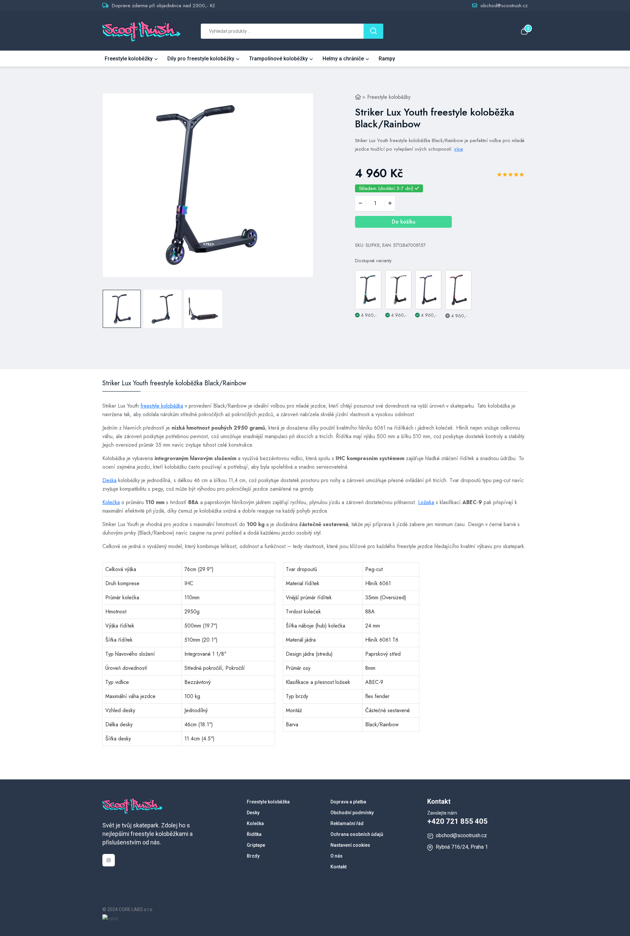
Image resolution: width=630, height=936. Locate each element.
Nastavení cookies (350, 845)
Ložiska (426, 502)
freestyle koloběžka (161, 406)
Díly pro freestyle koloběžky (200, 58)
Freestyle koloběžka (268, 801)
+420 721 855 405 (457, 821)
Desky (253, 812)
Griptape (256, 845)
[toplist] (110, 918)
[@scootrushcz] (108, 860)
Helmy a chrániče (343, 58)
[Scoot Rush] (358, 97)
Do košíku (403, 221)
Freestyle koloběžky (129, 58)
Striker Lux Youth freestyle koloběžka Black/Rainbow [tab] (174, 383)
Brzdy (253, 856)
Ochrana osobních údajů (356, 834)
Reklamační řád (347, 823)
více (458, 149)
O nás (336, 856)
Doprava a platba (348, 801)
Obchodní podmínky (352, 812)
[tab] (122, 309)
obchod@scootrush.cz (504, 5)
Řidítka (254, 834)
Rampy (387, 58)
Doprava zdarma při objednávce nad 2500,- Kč (163, 5)
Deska (109, 480)
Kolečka (111, 502)
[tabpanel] (208, 185)
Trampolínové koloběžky (278, 58)
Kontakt (338, 866)
